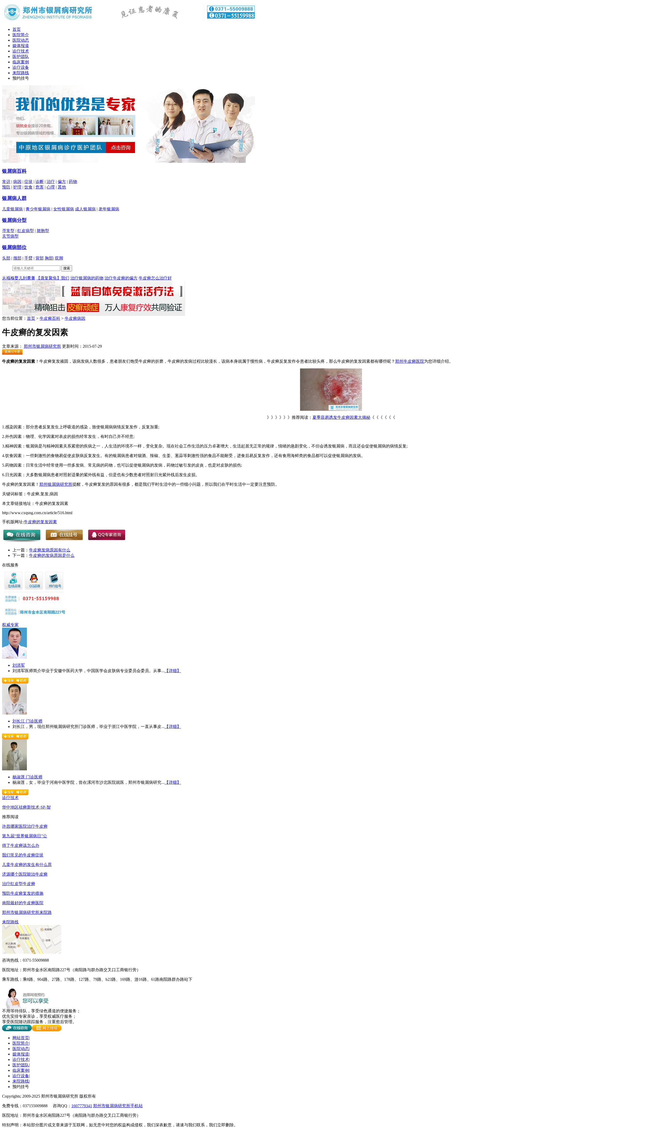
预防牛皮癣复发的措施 (22, 893)
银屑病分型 (14, 220)
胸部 (49, 258)
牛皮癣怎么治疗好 (155, 278)
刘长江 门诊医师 (27, 721)
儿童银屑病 (12, 209)
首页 (16, 29)
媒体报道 (20, 45)
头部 (6, 258)
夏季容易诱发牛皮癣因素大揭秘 (341, 417)
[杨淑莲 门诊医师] (14, 769)
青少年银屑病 (38, 209)
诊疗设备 (20, 67)
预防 (6, 187)
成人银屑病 (85, 209)
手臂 (28, 258)
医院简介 (20, 35)
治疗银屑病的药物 (86, 278)
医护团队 (20, 56)
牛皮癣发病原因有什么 (49, 550)
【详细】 (172, 670)
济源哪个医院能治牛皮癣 (25, 874)
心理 (51, 187)
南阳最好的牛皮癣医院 (22, 903)
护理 (17, 187)
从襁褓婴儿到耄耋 (18, 278)
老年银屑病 (109, 209)
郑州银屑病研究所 (55, 484)
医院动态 (20, 40)
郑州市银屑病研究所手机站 (118, 1106)
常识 (6, 181)
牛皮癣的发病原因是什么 (51, 555)
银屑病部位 (14, 247)
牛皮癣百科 (50, 318)
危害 (39, 187)
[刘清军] (14, 657)
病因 (17, 181)
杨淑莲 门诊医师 (27, 777)
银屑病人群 (14, 198)
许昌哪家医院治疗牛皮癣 (25, 826)
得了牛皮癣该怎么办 (20, 845)
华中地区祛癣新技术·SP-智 (26, 807)
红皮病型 (25, 231)
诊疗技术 (20, 51)
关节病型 (10, 236)
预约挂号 (20, 78)
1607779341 (81, 1106)
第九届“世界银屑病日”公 (24, 836)
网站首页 (20, 1038)
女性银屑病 (63, 209)
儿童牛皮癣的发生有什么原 (27, 864)
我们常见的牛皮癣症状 (22, 855)
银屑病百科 (14, 171)
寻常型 (8, 231)
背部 (39, 258)
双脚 (59, 258)
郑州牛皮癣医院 (409, 361)
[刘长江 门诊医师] (14, 713)
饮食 (28, 187)
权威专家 (10, 624)
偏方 (62, 181)
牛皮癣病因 (75, 318)
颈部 (17, 258)
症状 (28, 181)
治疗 (51, 181)
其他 (62, 187)
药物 (73, 181)
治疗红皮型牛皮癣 (18, 884)
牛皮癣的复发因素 (40, 522)
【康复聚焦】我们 (52, 278)
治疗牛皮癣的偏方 (121, 278)
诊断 (39, 181)
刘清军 (18, 665)
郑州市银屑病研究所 (42, 346)
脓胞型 (43, 231)
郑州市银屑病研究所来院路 (27, 912)
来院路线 (20, 73)
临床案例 (20, 62)
